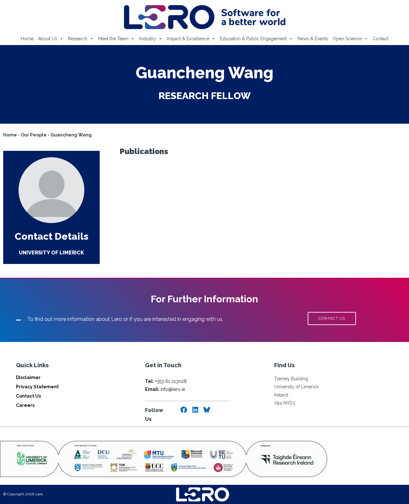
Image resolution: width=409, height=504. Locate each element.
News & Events (312, 38)
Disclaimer (28, 377)
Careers (25, 405)
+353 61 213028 (166, 381)
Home (27, 38)
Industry (147, 38)
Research (77, 38)
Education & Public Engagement (253, 38)
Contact (381, 38)
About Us (47, 38)
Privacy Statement (37, 386)
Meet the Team (113, 38)
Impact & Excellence (188, 38)
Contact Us (28, 396)
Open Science (347, 38)
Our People (34, 134)
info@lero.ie (165, 389)
